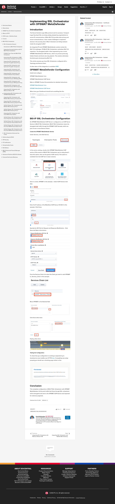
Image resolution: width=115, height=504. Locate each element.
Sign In (111, 7)
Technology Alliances (92, 473)
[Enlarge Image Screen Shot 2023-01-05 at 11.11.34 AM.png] (46, 289)
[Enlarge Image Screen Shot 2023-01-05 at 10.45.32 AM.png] (50, 194)
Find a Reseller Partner (92, 471)
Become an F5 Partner (92, 474)
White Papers (46, 473)
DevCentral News (23, 471)
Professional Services (69, 473)
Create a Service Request (69, 474)
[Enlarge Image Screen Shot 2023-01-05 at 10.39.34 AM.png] (50, 169)
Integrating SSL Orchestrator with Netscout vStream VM (12, 90)
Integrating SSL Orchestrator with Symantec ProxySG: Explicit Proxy (12, 62)
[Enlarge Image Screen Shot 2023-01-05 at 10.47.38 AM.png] (50, 217)
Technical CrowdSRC (23, 476)
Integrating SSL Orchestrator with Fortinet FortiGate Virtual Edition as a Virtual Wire (13, 70)
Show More (96, 74)
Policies (39, 497)
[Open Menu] (112, 12)
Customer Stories (46, 476)
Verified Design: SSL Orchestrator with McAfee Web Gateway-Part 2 (13, 110)
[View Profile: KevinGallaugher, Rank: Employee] (32, 418)
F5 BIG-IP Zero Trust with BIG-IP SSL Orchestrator (12, 54)
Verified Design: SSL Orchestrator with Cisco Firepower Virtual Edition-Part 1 (13, 118)
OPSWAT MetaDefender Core (38, 85)
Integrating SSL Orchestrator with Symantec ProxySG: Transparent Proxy (12, 66)
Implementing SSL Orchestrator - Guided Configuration (96, 58)
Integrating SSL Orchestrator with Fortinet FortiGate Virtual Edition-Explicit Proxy (12, 74)
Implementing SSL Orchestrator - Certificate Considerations (97, 23)
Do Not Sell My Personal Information (65, 497)
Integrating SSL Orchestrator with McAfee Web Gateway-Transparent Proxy (12, 98)
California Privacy (51, 497)
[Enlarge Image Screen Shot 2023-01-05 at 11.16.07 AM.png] (50, 346)
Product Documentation (46, 471)
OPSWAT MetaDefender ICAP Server (40, 88)
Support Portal (69, 477)
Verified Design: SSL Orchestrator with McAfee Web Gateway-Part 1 (13, 106)
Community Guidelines (23, 477)
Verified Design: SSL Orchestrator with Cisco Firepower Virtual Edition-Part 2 (13, 122)
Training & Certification (46, 481)
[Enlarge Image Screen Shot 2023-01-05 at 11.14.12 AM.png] (50, 328)
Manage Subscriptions (69, 471)
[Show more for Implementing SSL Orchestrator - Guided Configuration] (109, 67)
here (53, 358)
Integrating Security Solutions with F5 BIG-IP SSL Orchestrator (13, 50)
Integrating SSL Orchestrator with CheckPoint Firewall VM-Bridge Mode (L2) (13, 78)
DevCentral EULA (23, 479)
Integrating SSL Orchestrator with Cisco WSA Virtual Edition (12, 114)
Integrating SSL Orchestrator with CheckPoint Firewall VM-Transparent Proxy (13, 86)
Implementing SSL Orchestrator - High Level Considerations (97, 40)
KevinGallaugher (40, 416)
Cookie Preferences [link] (80, 498)
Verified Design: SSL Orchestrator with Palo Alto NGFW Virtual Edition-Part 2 (13, 130)
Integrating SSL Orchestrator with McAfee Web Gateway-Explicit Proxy (12, 102)
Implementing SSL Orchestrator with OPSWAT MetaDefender (12, 94)
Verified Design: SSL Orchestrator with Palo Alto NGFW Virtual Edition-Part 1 (13, 125)
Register (105, 7)
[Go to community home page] (9, 7)
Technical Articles (18, 11)
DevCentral (3, 11)
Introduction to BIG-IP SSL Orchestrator (13, 46)
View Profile (67, 417)
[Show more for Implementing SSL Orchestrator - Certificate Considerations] (93, 33)
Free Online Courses (46, 479)
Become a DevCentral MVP (23, 482)
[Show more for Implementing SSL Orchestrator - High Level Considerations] (86, 51)
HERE (57, 66)
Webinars (46, 477)
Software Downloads (69, 476)
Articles (10, 11)
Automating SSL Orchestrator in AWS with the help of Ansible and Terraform (13, 58)
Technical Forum (23, 473)
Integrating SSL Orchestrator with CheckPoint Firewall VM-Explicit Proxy (13, 82)
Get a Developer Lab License (23, 481)
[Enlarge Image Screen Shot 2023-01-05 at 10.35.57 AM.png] (50, 142)
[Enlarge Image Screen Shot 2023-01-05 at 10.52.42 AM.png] (50, 252)
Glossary (46, 474)
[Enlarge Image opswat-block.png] (50, 373)
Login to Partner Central (92, 476)
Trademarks (33, 497)
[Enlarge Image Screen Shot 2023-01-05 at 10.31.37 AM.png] (50, 104)
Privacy (44, 497)
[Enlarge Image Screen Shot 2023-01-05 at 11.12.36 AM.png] (50, 310)
